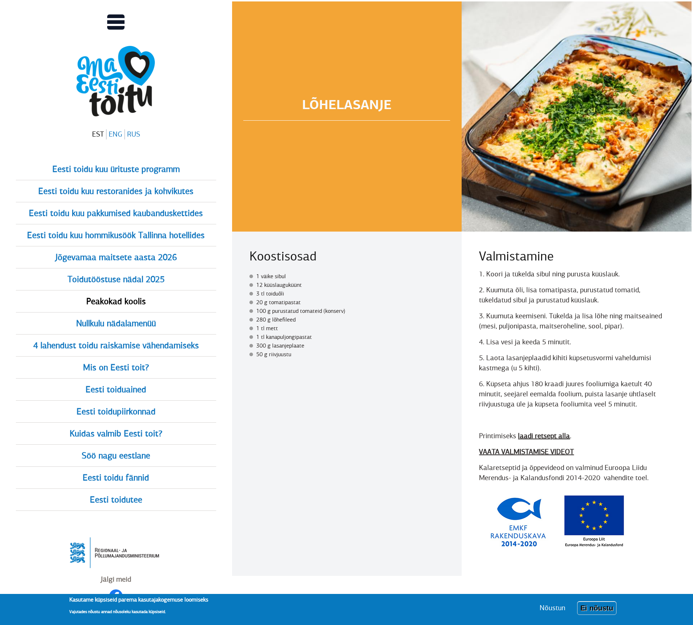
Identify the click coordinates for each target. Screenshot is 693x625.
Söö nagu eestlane (116, 455)
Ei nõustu (596, 608)
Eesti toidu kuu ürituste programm (116, 169)
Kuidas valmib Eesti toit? (116, 433)
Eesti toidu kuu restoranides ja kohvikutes (115, 191)
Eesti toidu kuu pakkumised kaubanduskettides (116, 213)
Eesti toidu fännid (116, 477)
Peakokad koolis (116, 301)
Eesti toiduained (116, 389)
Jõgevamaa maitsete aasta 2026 (116, 257)
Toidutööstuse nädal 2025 (116, 279)
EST (98, 134)
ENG (115, 134)
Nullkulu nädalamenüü (116, 323)
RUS (133, 134)
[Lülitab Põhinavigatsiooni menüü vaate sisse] (116, 22)
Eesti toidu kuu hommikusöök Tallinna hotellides (116, 235)
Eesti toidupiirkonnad (116, 411)
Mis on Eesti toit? (116, 367)
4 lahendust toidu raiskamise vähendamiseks (116, 345)
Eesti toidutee (116, 499)
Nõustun (552, 607)
